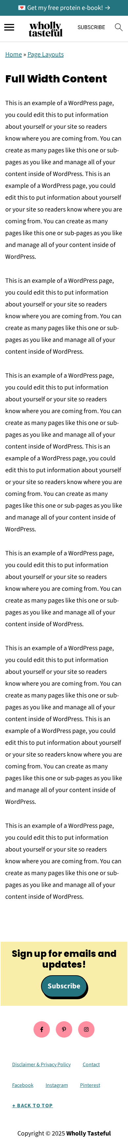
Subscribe (64, 986)
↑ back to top (32, 1105)
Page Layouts (46, 54)
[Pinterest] (64, 1029)
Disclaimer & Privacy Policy (41, 1064)
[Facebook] (41, 1029)
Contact (91, 1064)
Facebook (22, 1085)
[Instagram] (86, 1029)
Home (13, 54)
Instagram (57, 1085)
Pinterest (90, 1085)
